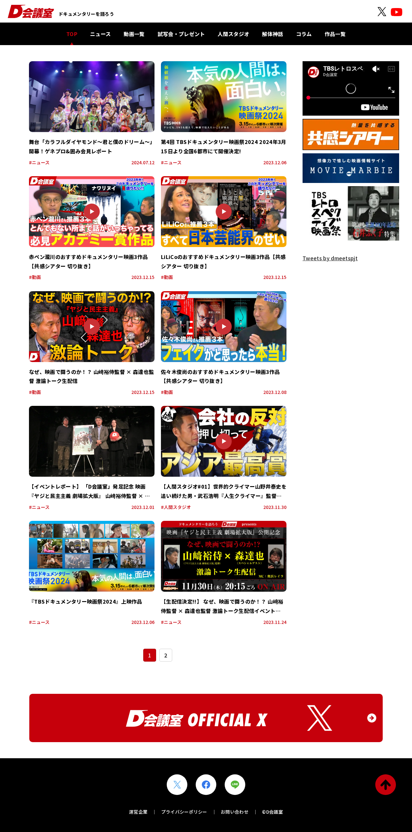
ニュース (100, 34)
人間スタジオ (233, 34)
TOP (71, 34)
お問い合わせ (234, 811)
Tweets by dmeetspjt (330, 258)
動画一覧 (134, 34)
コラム (304, 34)
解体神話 (272, 34)
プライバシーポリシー (184, 811)
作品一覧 (335, 34)
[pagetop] (385, 784)
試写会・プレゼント (181, 34)
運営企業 (138, 811)
